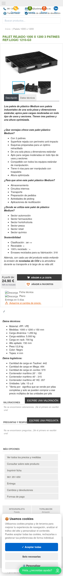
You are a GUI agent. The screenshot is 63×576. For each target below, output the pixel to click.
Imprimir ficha (14, 470)
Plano (22, 296)
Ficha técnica (26, 292)
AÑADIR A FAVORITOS (42, 284)
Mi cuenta (30, 12)
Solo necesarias (31, 556)
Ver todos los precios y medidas (24, 457)
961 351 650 (13, 477)
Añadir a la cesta (41, 277)
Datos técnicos (27, 97)
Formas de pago (16, 496)
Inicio (8, 28)
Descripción (11, 97)
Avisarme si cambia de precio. (25, 303)
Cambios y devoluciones (20, 490)
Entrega (11, 483)
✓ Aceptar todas (31, 547)
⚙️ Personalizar (31, 565)
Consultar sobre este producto (23, 463)
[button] (56, 47)
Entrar (44, 12)
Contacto (15, 12)
